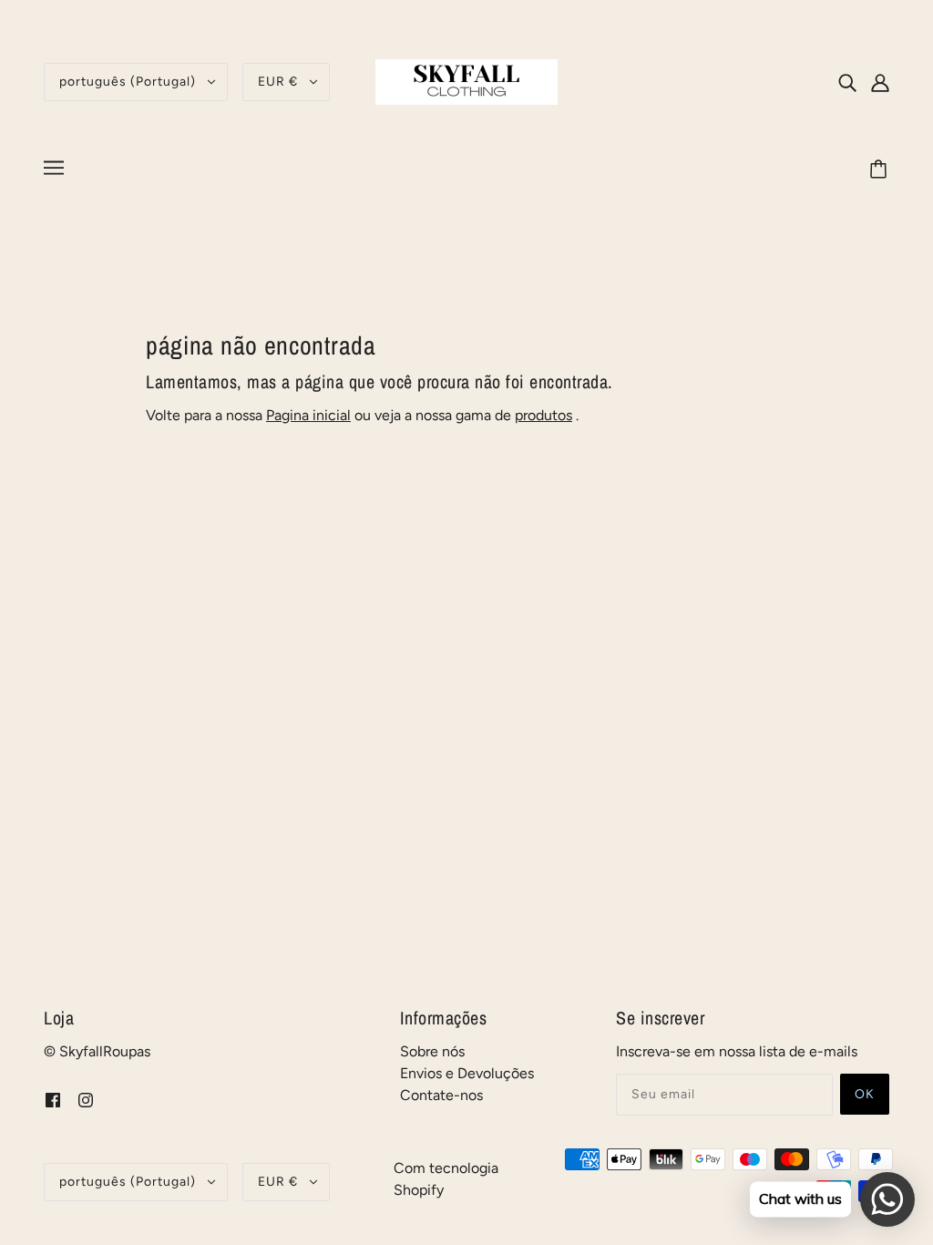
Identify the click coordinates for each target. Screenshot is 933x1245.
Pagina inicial (308, 415)
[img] (847, 82)
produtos (543, 415)
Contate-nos (441, 1095)
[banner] (466, 80)
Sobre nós (432, 1051)
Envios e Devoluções (467, 1073)
